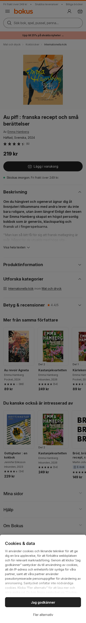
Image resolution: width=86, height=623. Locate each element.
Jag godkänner (43, 602)
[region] (43, 579)
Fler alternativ (43, 615)
